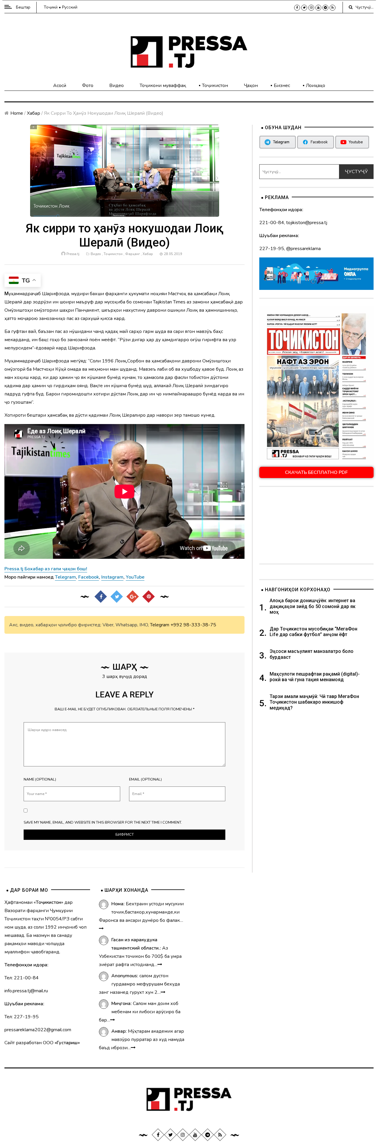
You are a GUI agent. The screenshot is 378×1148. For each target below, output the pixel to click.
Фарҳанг (132, 254)
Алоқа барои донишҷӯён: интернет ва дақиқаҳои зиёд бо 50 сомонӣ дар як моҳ (313, 606)
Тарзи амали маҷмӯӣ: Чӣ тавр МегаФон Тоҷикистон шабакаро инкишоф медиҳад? (314, 702)
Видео (116, 85)
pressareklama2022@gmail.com (37, 1030)
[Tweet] (116, 596)
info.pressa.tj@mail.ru (26, 991)
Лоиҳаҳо (315, 85)
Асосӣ (59, 85)
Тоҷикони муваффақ (163, 85)
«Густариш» (67, 1042)
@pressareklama (303, 248)
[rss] (332, 8)
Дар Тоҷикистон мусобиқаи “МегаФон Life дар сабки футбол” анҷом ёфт (313, 631)
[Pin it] (148, 596)
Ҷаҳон (251, 85)
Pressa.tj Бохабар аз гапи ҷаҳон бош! (45, 569)
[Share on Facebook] (100, 596)
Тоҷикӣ (51, 7)
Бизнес (282, 85)
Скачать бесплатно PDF (316, 472)
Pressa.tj (72, 254)
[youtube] (318, 8)
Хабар (33, 113)
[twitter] (304, 8)
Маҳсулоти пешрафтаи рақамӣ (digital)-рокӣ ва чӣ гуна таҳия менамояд (315, 676)
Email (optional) (145, 779)
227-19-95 (271, 248)
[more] (101, 928)
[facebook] (297, 8)
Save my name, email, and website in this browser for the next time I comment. (103, 822)
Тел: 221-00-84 (21, 978)
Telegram (159, 625)
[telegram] (325, 8)
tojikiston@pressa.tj (306, 222)
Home (16, 113)
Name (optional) (40, 779)
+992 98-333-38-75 (193, 625)
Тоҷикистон (215, 85)
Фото (87, 85)
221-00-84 (271, 222)
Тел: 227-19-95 (21, 1017)
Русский (69, 7)
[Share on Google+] (132, 596)
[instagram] (311, 8)
